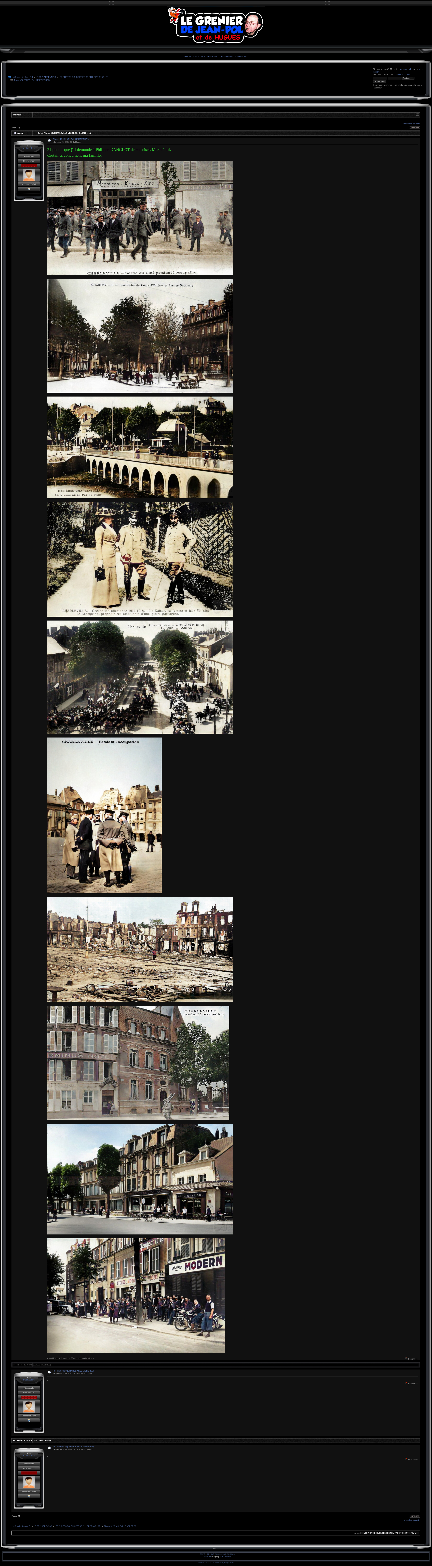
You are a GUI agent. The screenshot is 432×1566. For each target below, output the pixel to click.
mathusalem (29, 148)
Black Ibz (207, 1557)
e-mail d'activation (402, 74)
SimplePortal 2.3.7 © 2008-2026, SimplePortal (216, 1563)
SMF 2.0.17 (204, 1554)
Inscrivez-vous (241, 57)
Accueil (187, 57)
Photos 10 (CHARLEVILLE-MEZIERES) (32, 80)
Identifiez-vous (226, 57)
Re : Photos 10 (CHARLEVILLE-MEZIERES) (73, 1371)
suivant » (416, 124)
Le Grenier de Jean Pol (22, 77)
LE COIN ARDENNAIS (45, 77)
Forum (196, 57)
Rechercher (212, 57)
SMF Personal (225, 1557)
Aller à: (357, 1533)
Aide (202, 57)
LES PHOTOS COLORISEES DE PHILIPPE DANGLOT (84, 77)
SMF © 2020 (215, 1554)
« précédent (407, 124)
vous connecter (406, 69)
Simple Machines (228, 1554)
